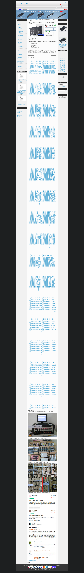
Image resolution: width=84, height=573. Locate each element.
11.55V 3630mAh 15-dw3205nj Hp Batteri (35, 192)
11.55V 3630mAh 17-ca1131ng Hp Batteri (35, 241)
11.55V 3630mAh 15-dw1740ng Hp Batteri (49, 187)
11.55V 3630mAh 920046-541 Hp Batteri (35, 262)
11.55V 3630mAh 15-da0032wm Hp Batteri (35, 151)
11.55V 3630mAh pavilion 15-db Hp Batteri (49, 364)
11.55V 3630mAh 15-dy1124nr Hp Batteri (35, 193)
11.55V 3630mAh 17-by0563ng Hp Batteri (35, 221)
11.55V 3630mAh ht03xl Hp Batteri (47, 277)
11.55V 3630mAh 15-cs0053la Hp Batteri (35, 130)
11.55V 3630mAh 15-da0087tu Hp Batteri (48, 158)
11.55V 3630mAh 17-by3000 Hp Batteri (35, 226)
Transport (37, 565)
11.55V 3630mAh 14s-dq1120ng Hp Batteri (49, 119)
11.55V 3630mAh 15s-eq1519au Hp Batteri (49, 204)
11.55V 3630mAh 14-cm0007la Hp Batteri (35, 93)
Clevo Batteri (19, 38)
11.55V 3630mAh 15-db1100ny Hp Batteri (48, 177)
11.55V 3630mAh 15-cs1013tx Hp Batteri (35, 134)
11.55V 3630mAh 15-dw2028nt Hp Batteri (48, 189)
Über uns (27, 565)
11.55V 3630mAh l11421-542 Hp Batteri (48, 289)
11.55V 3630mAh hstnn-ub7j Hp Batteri (35, 274)
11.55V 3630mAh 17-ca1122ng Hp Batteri (48, 239)
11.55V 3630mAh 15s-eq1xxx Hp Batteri (35, 205)
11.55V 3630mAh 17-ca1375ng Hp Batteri (48, 243)
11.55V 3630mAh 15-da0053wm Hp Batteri (35, 153)
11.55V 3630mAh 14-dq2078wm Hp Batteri (49, 107)
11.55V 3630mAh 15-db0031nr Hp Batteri (48, 170)
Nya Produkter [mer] (21, 71)
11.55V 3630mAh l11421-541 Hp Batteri (35, 289)
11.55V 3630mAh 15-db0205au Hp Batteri (35, 172)
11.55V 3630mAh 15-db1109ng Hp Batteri (48, 178)
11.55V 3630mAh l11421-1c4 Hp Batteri (48, 281)
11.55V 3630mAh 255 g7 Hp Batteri (34, 257)
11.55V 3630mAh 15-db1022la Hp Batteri (48, 176)
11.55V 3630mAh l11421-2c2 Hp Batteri (35, 285)
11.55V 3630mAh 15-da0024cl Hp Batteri (35, 149)
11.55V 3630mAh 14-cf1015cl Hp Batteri (48, 83)
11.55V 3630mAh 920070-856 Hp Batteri (48, 263)
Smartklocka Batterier (20, 62)
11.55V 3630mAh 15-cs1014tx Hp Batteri (48, 134)
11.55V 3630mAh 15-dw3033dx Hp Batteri (35, 191)
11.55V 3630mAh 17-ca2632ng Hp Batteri (35, 247)
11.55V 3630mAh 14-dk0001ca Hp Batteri (48, 95)
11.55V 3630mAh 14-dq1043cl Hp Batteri (48, 105)
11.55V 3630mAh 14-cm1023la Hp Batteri (48, 94)
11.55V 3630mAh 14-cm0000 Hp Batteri (35, 91)
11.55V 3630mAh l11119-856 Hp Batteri (35, 279)
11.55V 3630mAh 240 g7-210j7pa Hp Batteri (35, 248)
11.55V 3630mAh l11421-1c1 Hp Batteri (35, 280)
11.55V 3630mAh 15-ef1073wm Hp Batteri (35, 197)
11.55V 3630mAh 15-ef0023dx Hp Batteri (48, 195)
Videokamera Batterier (20, 53)
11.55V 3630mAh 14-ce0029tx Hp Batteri (48, 67)
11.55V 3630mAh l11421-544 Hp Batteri (48, 290)
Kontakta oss (43, 565)
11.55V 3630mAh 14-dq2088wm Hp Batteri (35, 108)
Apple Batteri (19, 28)
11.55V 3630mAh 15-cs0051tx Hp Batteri (48, 128)
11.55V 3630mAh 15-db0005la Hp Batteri (48, 168)
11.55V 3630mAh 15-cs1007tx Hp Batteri (48, 133)
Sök (60, 82)
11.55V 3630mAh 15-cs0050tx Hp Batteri (48, 127)
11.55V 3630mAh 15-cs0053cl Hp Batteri (48, 129)
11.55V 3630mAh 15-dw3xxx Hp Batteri (48, 192)
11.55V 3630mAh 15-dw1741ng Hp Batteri (35, 188)
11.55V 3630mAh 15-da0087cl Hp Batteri (35, 158)
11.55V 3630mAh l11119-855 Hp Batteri (48, 278)
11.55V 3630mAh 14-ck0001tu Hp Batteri (48, 85)
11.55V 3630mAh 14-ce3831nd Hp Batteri (35, 81)
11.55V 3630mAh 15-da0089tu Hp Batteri (48, 159)
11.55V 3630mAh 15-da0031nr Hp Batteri (35, 150)
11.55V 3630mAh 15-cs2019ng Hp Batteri (48, 136)
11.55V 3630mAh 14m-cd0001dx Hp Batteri (49, 111)
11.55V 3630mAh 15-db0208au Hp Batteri (35, 173)
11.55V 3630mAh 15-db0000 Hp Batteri (48, 167)
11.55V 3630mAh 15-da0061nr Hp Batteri (48, 154)
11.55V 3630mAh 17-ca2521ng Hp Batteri (48, 246)
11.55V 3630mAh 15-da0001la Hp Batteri (48, 139)
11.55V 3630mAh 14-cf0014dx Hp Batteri (35, 83)
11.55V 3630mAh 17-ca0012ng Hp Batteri (35, 230)
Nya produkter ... (19, 66)
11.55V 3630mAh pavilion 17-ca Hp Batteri (35, 398)
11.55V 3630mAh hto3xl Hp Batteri (34, 278)
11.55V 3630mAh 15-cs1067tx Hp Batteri (48, 135)
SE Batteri (48, 569)
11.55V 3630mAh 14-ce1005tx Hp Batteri (35, 75)
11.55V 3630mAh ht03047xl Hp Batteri (35, 277)
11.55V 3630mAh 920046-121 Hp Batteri (35, 261)
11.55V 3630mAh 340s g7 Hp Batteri (48, 258)
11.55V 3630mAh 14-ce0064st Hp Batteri (48, 72)
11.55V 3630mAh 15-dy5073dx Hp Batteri (48, 194)
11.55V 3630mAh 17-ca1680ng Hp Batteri (35, 245)
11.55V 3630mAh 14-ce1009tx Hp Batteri (48, 76)
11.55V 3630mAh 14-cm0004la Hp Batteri (35, 92)
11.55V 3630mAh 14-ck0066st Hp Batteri (48, 89)
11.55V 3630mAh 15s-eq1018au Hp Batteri (35, 203)
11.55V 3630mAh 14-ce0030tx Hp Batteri (35, 70)
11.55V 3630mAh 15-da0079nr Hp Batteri (48, 156)
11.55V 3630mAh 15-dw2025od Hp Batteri (35, 189)
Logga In (65, 2)
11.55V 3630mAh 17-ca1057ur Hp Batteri (35, 238)
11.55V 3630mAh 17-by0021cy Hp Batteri (48, 218)
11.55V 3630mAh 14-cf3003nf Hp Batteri (48, 84)
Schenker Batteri (20, 35)
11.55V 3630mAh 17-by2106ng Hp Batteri (35, 223)
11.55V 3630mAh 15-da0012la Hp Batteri (48, 145)
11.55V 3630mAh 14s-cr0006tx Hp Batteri (48, 115)
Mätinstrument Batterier (21, 61)
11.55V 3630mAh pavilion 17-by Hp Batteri (35, 365)
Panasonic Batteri (20, 46)
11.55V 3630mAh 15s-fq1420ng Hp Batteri (35, 212)
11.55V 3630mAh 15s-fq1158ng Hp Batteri (49, 211)
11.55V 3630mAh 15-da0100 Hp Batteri (48, 160)
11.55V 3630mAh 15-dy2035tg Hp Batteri (48, 193)
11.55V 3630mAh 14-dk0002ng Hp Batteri (35, 96)
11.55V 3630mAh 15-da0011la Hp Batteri (48, 144)
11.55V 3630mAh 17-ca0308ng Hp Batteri (48, 234)
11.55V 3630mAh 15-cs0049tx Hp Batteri (35, 127)
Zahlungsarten (32, 565)
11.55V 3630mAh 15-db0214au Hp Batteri (48, 173)
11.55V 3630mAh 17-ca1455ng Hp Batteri (35, 244)
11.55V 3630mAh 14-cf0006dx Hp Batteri (48, 81)
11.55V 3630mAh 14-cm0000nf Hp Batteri (48, 91)
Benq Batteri (19, 47)
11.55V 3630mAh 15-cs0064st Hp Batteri (48, 131)
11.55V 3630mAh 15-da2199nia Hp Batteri (35, 167)
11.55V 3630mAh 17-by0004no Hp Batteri (35, 218)
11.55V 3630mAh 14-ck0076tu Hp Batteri (35, 90)
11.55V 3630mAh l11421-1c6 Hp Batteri (48, 282)
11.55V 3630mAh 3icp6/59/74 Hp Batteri (35, 260)
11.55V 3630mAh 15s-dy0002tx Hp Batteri (48, 200)
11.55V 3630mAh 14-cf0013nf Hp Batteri (48, 82)
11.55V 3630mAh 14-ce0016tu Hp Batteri (35, 63)
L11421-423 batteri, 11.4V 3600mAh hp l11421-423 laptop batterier (63, 45)
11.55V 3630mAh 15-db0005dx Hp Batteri (35, 168)
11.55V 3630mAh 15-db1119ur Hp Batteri (35, 179)
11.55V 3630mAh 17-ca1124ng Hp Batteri (35, 240)
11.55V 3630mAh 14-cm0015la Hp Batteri (48, 93)
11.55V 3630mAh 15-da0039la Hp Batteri (35, 152)
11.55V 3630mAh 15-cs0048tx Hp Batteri (48, 126)
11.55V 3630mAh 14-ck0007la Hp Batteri (35, 87)
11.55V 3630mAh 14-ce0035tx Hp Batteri (48, 71)
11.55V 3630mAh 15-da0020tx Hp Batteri (48, 148)
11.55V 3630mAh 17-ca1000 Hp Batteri (35, 237)
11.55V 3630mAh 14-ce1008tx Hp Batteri (35, 76)
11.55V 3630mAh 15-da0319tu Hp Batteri (48, 162)
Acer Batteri (19, 27)
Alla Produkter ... (19, 69)
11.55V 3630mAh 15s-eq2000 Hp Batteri (48, 205)
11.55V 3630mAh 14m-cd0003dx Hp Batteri (35, 112)
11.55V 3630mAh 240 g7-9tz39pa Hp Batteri (49, 248)
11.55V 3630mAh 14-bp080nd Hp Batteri (35, 60)
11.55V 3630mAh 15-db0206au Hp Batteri (48, 172)
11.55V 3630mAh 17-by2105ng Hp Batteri (48, 222)
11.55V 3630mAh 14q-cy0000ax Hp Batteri (49, 113)
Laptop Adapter (19, 51)
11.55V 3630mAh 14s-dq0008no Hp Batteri (35, 118)
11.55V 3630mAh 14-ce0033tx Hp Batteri (48, 70)
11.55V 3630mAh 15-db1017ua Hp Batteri (35, 176)
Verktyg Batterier (19, 54)
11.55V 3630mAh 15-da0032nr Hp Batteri (48, 150)
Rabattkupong (19, 116)
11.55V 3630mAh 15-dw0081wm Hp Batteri (49, 183)
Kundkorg (65, 4)
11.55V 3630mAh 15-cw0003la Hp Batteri (35, 138)
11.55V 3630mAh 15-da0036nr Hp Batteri (48, 151)
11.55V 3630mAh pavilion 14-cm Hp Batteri (35, 318)
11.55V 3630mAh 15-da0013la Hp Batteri (35, 146)
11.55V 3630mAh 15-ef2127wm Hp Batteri (49, 198)
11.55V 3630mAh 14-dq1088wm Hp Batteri (35, 106)
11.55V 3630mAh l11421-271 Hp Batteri (48, 283)
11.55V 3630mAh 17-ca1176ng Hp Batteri (35, 243)
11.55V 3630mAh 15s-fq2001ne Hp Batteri (35, 213)
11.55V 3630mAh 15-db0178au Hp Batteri (48, 171)
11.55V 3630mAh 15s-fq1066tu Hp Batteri (48, 210)
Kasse (53, 565)
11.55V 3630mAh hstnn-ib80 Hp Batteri (48, 269)
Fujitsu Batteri (19, 39)
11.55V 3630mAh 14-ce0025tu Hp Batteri (48, 65)
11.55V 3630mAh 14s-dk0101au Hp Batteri (49, 117)
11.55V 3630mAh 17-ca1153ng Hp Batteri (35, 242)
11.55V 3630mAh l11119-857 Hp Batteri (48, 279)
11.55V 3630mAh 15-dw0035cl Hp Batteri (35, 182)
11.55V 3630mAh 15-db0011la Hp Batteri (48, 169)
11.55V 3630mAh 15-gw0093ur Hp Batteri (48, 199)
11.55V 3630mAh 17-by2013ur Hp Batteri (35, 222)
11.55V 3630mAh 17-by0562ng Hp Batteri (48, 220)
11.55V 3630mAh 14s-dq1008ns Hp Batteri (49, 118)
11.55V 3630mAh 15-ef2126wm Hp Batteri (35, 198)
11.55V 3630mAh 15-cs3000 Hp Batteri (35, 137)
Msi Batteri (19, 43)
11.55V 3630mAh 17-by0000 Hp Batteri (48, 217)
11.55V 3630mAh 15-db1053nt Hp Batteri (35, 177)
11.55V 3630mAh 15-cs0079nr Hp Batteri (35, 132)
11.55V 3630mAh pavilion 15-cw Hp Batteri (49, 354)
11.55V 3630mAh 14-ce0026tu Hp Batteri (35, 66)
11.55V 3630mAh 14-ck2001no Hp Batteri (48, 90)
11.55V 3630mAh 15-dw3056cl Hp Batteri (48, 191)
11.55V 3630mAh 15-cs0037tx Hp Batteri (35, 124)
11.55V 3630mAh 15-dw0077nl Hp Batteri (35, 183)
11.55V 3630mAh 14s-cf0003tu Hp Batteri (48, 114)
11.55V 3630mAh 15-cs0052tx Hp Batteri (35, 129)
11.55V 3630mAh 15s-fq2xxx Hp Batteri (48, 213)
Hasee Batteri (19, 34)
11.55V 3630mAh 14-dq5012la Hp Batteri (48, 109)
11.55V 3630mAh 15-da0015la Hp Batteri (48, 147)
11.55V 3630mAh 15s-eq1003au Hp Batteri (49, 202)
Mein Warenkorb (48, 565)
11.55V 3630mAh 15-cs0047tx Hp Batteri (35, 126)
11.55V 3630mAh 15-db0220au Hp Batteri (35, 174)
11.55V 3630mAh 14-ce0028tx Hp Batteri (48, 66)
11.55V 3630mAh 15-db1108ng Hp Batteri (35, 178)
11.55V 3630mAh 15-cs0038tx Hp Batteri (48, 124)
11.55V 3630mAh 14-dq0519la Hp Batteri (35, 104)
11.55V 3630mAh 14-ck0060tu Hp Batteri (35, 89)
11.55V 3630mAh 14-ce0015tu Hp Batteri (35, 61)
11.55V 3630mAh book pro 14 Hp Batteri (35, 264)
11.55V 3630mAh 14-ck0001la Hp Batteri (35, 85)
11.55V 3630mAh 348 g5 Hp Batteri (34, 259)
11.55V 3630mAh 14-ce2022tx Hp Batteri (35, 80)
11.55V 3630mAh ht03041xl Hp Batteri (35, 276)
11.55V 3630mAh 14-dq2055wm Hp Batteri (35, 107)
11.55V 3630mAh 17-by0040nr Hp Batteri (35, 219)
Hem (62, 2)
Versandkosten (58, 565)
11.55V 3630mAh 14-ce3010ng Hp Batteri (48, 80)
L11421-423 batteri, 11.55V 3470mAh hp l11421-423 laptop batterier (62, 33)
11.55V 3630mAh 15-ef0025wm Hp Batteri (35, 196)
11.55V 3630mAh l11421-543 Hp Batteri (35, 290)
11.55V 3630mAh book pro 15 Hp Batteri (48, 264)
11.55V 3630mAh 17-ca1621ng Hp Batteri (48, 244)
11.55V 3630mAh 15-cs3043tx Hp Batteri (48, 137)
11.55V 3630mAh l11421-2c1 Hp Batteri (48, 284)
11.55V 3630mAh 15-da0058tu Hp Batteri (48, 153)
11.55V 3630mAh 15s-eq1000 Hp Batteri (35, 202)
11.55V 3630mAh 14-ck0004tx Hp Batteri (35, 86)
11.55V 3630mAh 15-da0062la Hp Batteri (35, 155)
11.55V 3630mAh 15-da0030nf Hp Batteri (48, 149)
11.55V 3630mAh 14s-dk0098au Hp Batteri (35, 117)
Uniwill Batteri (19, 49)
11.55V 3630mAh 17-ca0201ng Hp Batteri (48, 232)
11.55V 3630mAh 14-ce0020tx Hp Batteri (35, 65)
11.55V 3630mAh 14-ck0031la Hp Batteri (48, 88)
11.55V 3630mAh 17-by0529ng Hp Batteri (35, 220)
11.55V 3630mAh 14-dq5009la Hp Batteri (35, 109)
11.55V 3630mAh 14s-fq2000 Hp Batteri (35, 123)
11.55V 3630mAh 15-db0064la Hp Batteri (35, 171)
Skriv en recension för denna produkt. (62, 80)
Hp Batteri (36, 19)
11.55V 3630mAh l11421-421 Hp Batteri (48, 287)
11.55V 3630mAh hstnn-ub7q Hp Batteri (48, 274)
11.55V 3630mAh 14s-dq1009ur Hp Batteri (35, 119)
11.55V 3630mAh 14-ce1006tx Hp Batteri (48, 75)
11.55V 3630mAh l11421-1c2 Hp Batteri (48, 280)
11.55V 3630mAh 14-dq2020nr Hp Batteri (48, 106)
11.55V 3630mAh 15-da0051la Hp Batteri (48, 152)
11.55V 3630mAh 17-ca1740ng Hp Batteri (35, 246)
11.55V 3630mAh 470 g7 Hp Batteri (47, 260)
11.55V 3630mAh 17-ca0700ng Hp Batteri (48, 236)
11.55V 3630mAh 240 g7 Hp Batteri (47, 247)
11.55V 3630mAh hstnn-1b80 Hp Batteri (48, 266)
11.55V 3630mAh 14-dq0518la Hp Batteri (48, 103)
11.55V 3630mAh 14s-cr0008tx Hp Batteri (35, 116)
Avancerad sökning (63, 86)
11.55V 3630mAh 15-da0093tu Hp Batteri (35, 160)
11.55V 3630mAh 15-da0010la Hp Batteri (35, 144)
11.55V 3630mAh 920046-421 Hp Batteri (48, 261)
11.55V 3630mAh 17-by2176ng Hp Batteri (48, 224)
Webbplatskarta (19, 115)
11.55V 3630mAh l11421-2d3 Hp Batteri (35, 287)
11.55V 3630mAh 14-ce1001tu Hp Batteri (35, 73)
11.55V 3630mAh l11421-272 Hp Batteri (35, 284)
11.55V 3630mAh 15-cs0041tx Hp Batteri (48, 125)
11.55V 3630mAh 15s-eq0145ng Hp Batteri (49, 201)
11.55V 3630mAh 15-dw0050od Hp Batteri (49, 182)
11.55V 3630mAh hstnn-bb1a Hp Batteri (35, 267)
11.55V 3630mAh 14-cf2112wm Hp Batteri (35, 84)
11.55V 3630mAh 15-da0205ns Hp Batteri (48, 161)
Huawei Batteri (19, 42)
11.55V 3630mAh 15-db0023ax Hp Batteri (35, 170)
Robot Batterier (19, 57)
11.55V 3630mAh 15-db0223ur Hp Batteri (48, 174)
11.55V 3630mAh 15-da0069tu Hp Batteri (48, 155)
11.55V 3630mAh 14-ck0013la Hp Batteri (48, 87)
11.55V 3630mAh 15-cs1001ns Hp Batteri (48, 132)
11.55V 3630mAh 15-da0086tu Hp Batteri (48, 157)
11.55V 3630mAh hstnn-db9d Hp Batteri (48, 268)
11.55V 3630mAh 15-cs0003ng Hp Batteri (48, 123)
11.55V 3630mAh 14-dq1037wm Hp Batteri (49, 104)
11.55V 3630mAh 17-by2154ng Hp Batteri (35, 224)
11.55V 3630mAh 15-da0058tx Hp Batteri (35, 154)
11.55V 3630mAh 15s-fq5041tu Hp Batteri (35, 216)
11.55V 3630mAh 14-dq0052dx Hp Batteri (35, 102)
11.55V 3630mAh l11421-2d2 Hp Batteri (48, 286)
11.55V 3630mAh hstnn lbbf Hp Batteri (34, 265)
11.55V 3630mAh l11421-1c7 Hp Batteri (35, 283)
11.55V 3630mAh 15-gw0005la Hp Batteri (35, 199)
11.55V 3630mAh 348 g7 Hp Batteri (47, 259)
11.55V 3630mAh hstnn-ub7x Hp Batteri (35, 275)
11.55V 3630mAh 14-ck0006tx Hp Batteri (48, 86)
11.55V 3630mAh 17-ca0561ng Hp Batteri (35, 235)
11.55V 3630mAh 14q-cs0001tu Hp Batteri (35, 113)
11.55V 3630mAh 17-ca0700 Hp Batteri (35, 236)
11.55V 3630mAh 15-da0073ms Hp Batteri (35, 156)
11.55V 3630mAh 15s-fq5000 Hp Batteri (35, 215)
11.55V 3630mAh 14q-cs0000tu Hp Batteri (49, 112)
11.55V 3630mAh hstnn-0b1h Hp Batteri (48, 265)
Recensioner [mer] (63, 73)
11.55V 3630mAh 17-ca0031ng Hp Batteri (35, 231)
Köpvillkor (18, 112)
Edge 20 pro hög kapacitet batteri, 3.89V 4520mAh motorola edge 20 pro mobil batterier (21, 92)
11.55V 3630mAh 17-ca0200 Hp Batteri (35, 232)
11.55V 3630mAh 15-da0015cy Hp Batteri (35, 147)
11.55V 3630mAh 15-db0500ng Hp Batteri (48, 175)
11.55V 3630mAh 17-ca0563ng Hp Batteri (48, 235)
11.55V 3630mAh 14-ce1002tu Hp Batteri (48, 73)
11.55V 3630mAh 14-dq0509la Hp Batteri (35, 103)
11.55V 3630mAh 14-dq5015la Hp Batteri (48, 110)
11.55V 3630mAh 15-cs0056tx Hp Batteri (35, 131)
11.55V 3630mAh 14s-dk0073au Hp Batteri (49, 116)
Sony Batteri (19, 32)
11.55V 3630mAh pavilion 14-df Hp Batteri (48, 318)
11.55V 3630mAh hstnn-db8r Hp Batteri (48, 267)
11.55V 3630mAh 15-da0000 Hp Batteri (35, 139)
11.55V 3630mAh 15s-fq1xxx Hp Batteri (48, 212)
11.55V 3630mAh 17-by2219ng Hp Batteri (35, 225)
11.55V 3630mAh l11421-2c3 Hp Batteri (48, 285)
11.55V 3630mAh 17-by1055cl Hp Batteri (48, 221)
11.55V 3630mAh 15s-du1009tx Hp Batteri (35, 200)
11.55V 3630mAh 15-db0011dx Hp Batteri (35, 169)
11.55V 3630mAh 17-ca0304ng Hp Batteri (48, 233)
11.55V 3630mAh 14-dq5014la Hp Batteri (35, 110)
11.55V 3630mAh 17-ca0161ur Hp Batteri (48, 231)
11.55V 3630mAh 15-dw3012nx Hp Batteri (49, 190)
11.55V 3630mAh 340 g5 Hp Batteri (34, 258)
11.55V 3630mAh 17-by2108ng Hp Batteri (48, 223)
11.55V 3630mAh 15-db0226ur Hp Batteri (35, 175)
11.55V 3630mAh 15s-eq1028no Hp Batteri (35, 204)
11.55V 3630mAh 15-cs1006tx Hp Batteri (35, 133)
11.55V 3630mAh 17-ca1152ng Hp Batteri (48, 241)
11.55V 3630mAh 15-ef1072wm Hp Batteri (49, 196)
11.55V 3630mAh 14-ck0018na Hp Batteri (35, 88)
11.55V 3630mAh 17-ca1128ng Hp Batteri (48, 240)
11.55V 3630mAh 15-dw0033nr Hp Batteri (48, 181)
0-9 (52, 568)
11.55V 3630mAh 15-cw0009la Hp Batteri (48, 138)
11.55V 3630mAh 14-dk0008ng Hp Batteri (48, 97)
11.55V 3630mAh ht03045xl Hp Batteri (48, 276)
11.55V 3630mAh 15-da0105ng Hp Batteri (35, 161)
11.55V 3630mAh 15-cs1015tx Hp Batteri (35, 135)
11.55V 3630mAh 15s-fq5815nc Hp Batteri (35, 217)
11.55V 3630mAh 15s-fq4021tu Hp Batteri (48, 214)
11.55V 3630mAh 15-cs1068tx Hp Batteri (35, 136)
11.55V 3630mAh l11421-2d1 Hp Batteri (35, 286)
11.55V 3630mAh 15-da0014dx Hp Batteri (48, 146)
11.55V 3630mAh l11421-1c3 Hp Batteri (35, 281)
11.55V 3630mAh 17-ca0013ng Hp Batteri (48, 230)
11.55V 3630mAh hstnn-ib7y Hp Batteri (35, 269)
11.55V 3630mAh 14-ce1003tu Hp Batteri (35, 74)
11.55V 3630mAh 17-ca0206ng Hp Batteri (35, 233)
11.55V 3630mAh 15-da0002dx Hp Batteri (48, 140)
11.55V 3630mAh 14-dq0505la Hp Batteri (48, 102)
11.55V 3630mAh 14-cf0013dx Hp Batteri (35, 82)
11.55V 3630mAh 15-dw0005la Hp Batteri (35, 181)
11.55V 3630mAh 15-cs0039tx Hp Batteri (35, 125)
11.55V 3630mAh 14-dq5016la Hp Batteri (35, 111)
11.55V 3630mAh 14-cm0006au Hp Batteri (49, 92)
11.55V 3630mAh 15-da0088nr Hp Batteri (35, 159)
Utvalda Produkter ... (20, 67)
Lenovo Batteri (19, 23)
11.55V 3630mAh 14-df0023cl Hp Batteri (35, 95)
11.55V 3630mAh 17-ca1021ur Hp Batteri (48, 237)
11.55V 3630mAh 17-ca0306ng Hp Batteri (35, 234)
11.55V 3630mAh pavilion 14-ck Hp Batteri (49, 317)
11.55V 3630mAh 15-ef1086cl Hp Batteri (48, 197)
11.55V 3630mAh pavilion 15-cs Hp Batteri (35, 325)
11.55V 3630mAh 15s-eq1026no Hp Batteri (49, 203)
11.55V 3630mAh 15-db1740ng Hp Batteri (35, 180)
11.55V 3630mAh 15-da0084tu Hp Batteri (35, 157)
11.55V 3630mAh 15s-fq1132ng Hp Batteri (35, 211)
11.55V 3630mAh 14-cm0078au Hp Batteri (35, 94)
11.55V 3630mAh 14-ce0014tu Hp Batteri (48, 60)
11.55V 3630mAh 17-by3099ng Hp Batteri (48, 226)
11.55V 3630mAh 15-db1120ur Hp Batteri (48, 179)
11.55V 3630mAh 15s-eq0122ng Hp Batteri (35, 201)
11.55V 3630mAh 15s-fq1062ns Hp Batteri (35, 210)
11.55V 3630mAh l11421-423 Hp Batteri (48, 288)
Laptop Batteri (32, 19)
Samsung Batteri (20, 31)
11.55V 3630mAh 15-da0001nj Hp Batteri (35, 140)
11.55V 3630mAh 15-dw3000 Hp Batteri (35, 190)
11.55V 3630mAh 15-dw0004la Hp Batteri (48, 180)
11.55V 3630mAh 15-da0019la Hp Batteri (35, 148)
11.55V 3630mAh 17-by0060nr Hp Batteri (48, 219)
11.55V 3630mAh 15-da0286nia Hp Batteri (35, 162)
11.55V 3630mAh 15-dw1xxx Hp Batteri (48, 188)
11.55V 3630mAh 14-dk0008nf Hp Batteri (35, 97)
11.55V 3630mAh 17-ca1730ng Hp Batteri (48, 245)
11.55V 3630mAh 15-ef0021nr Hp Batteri (35, 195)
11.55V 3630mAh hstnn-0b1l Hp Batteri (35, 266)
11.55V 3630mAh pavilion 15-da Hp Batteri (35, 364)
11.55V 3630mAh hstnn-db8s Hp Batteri (35, 268)
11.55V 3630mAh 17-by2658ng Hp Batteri (48, 225)
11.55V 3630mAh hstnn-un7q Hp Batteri (48, 275)
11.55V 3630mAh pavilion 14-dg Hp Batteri (35, 319)
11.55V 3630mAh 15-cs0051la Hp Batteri (35, 128)
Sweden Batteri (41, 569)
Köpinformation (19, 111)
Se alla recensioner (32, 560)
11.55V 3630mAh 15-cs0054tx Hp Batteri (48, 130)
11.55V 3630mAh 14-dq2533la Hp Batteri (48, 108)
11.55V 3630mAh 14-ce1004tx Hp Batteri (48, 74)
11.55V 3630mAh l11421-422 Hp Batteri (35, 288)
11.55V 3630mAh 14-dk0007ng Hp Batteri (48, 96)
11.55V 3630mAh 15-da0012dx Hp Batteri (35, 145)
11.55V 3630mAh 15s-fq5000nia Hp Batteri (49, 215)
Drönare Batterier (20, 58)
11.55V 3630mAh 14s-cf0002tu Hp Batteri (35, 114)
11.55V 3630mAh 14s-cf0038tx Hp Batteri (35, 115)
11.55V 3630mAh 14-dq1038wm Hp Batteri (35, 105)
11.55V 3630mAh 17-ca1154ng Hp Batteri (48, 242)
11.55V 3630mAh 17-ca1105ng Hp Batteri (48, 238)
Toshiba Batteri (19, 36)
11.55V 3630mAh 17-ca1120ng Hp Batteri (35, 239)
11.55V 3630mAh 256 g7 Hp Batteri (47, 257)
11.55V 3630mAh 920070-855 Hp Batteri (35, 263)
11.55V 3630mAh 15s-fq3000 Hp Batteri (35, 214)
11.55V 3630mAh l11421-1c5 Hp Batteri (35, 282)
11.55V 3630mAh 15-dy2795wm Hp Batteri (35, 194)
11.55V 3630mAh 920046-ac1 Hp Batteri (48, 262)
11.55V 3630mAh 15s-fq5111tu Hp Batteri (48, 216)
